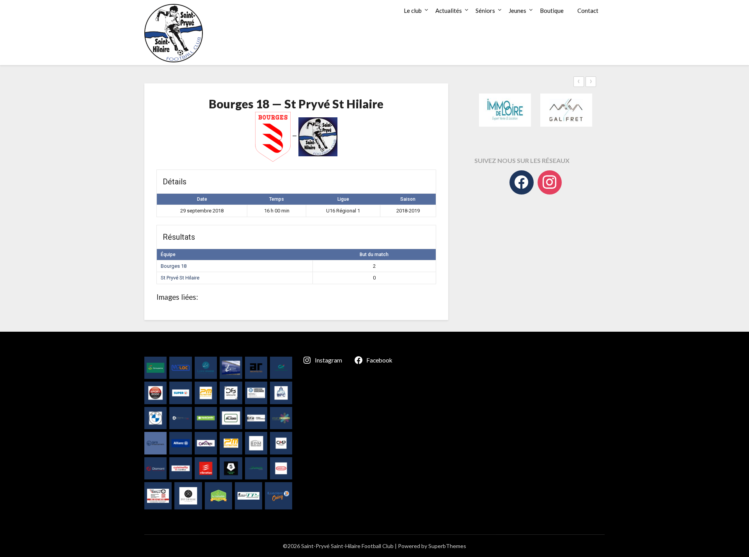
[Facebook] (522, 182)
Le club (413, 10)
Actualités (448, 10)
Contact (587, 10)
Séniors (485, 10)
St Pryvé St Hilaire (180, 278)
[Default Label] (550, 182)
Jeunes (517, 10)
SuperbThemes (447, 546)
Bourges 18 (173, 266)
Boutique (552, 10)
